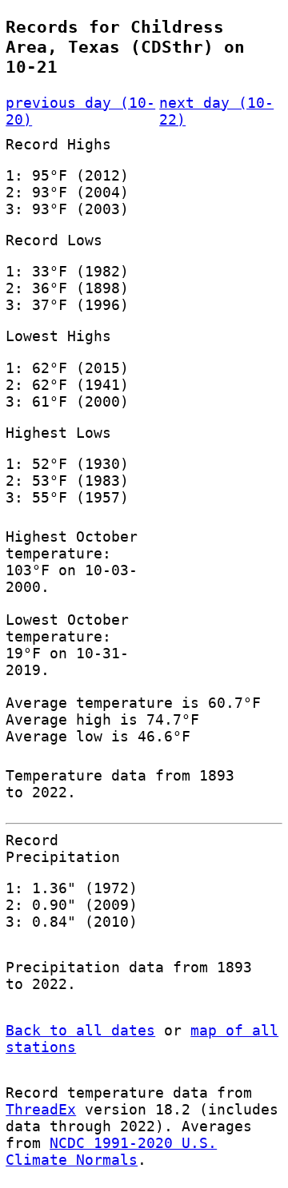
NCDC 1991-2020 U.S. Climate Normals (111, 1151)
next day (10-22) (216, 111)
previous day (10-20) (80, 111)
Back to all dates (80, 1030)
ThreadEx (41, 1109)
